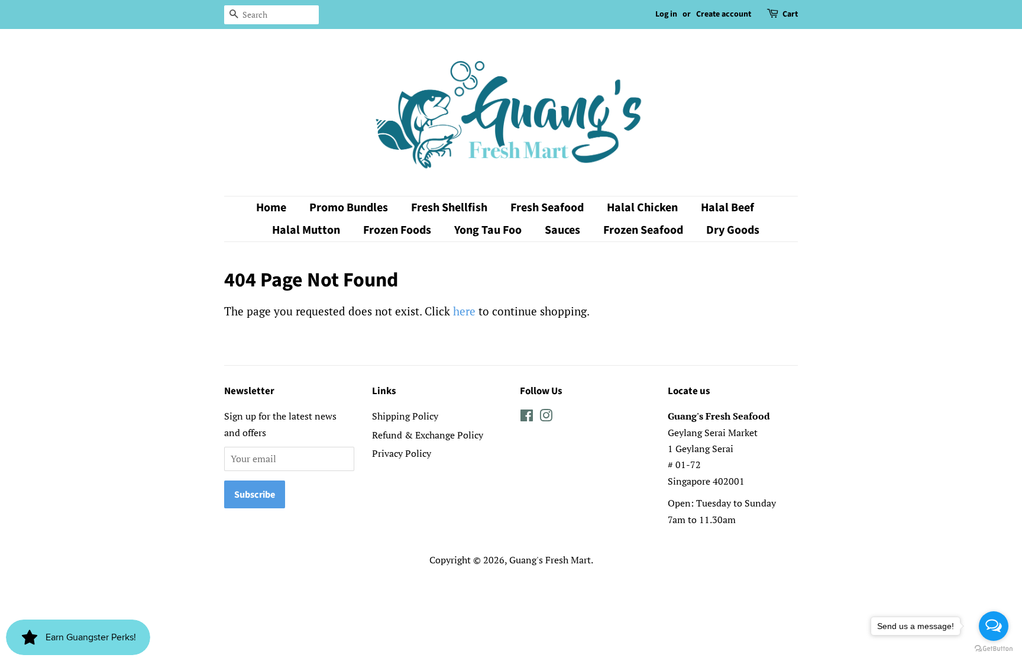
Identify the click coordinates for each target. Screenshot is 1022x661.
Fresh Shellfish (449, 207)
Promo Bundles (348, 207)
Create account (723, 14)
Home (271, 207)
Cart (790, 14)
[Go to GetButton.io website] (994, 649)
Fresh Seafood (547, 207)
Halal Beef (727, 207)
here (464, 311)
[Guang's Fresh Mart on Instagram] (545, 417)
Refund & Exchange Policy (427, 434)
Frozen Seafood (643, 230)
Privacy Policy (401, 453)
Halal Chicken (642, 207)
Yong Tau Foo (488, 230)
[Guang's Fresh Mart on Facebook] (526, 417)
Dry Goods (732, 230)
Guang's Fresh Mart (550, 559)
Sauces (562, 230)
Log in (666, 14)
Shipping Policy (405, 416)
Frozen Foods (397, 230)
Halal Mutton (306, 230)
